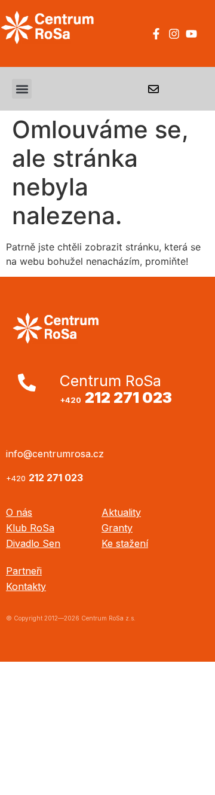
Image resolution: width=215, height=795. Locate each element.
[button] (22, 89)
